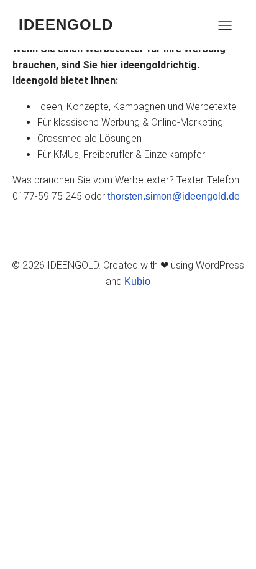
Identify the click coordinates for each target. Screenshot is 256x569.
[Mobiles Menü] (225, 24)
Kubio (137, 281)
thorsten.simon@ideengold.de (173, 196)
